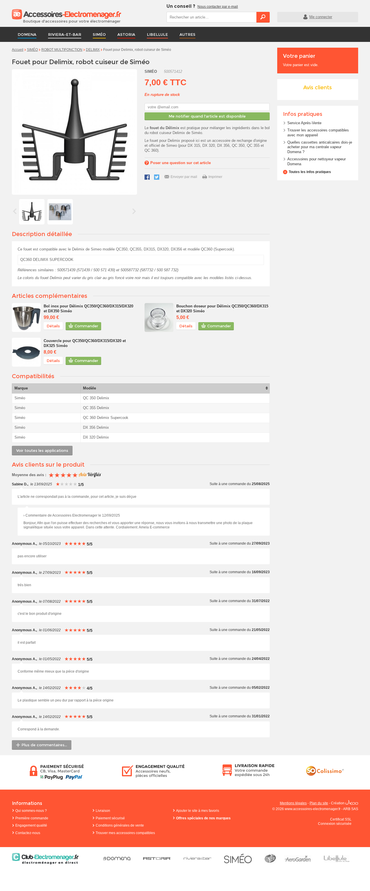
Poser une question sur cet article (180, 163)
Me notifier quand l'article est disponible (207, 116)
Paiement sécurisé (110, 818)
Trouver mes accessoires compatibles (125, 833)
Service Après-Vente (304, 123)
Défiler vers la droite (134, 211)
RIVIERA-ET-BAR (64, 34)
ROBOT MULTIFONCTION (61, 50)
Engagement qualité (31, 825)
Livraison (103, 811)
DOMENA (27, 34)
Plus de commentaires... (44, 744)
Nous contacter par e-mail (217, 7)
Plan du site (319, 803)
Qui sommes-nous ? (31, 811)
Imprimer (215, 177)
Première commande (31, 818)
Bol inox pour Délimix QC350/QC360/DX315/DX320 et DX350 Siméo (88, 308)
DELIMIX (93, 50)
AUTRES (187, 34)
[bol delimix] (26, 317)
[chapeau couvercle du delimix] (26, 352)
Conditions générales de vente (120, 825)
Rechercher (263, 17)
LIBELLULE (157, 34)
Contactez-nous (27, 833)
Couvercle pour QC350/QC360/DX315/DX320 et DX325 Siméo (85, 343)
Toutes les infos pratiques (310, 172)
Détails (53, 326)
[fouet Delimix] (32, 211)
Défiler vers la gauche (15, 211)
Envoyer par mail (184, 177)
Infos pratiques (302, 114)
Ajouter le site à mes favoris (197, 811)
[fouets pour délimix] (60, 211)
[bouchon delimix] (159, 317)
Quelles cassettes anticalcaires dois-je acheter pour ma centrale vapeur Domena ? (319, 147)
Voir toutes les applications (42, 450)
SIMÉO (99, 34)
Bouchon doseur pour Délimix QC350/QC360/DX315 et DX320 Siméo (222, 308)
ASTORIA (126, 34)
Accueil (17, 50)
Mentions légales (293, 803)
